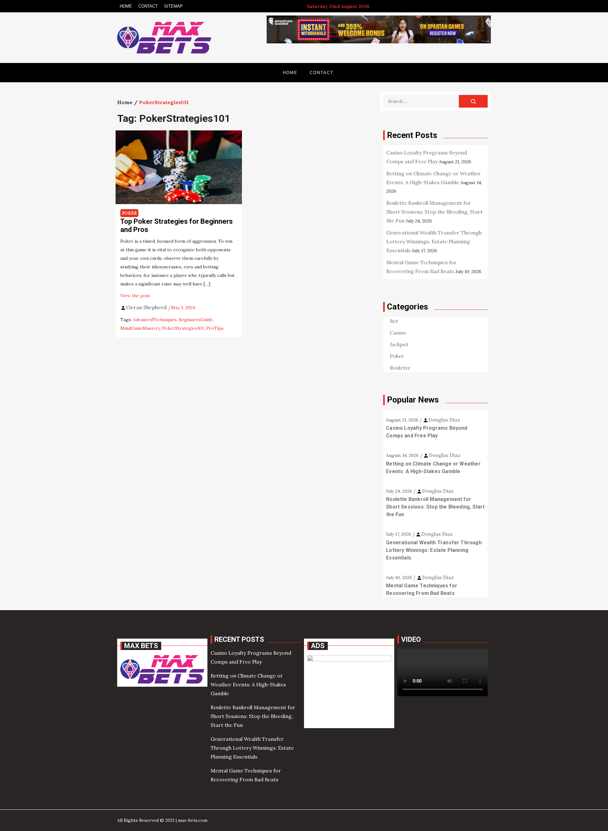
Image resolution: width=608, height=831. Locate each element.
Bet (394, 321)
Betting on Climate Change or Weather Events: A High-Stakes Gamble (433, 467)
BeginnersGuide (196, 319)
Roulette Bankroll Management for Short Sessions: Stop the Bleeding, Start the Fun (434, 212)
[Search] (473, 101)
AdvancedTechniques (155, 319)
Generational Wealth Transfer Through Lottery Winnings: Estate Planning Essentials (434, 241)
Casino (398, 332)
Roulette (400, 368)
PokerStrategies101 (183, 328)
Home (126, 6)
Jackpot (399, 344)
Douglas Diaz (444, 419)
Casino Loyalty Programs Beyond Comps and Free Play (426, 432)
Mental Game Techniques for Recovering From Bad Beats (421, 589)
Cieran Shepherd (146, 307)
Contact (148, 6)
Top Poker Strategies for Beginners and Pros (176, 225)
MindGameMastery (140, 328)
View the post (135, 295)
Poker (129, 213)
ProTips (215, 328)
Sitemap (173, 6)
